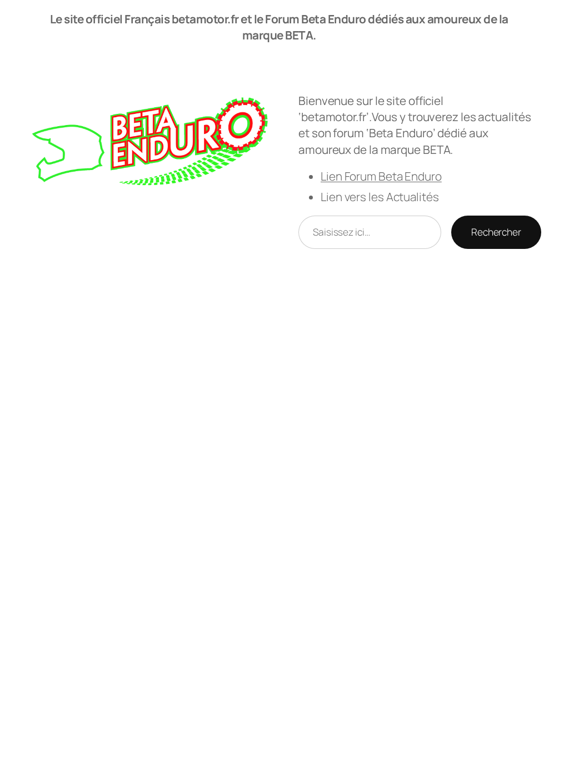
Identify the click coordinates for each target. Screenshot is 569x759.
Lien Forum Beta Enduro (381, 176)
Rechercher (496, 231)
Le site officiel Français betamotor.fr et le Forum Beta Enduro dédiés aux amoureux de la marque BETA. (279, 27)
